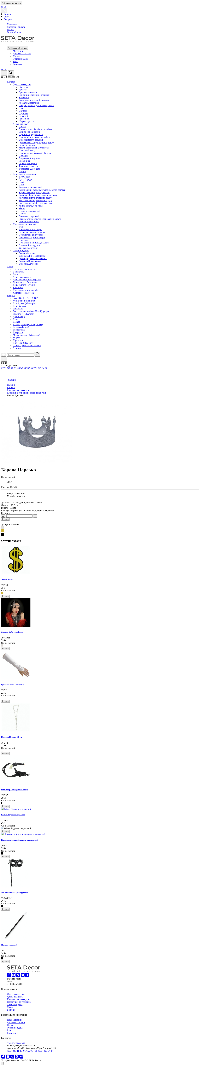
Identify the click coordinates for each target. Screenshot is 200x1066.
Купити (5, 519)
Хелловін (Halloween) (23, 293)
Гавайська (18, 308)
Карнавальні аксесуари (24, 174)
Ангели (22, 126)
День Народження (22, 277)
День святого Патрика (24, 285)
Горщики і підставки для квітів (34, 137)
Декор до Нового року (30, 261)
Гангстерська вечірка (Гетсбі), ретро (31, 311)
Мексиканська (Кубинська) (26, 335)
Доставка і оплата (16, 27)
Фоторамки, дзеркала (29, 169)
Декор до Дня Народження (32, 256)
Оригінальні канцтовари (31, 234)
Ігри (21, 227)
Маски (22, 208)
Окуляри (23, 110)
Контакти (17, 64)
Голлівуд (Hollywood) (23, 314)
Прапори (23, 155)
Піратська (18, 340)
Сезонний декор (21, 250)
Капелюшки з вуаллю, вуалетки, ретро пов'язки (42, 190)
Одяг (21, 108)
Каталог (8, 14)
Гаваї (21, 182)
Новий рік (18, 287)
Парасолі (23, 116)
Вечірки (8, 19)
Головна (11, 385)
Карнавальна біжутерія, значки (34, 192)
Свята (7, 16)
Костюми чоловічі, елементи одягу (36, 203)
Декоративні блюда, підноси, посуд (36, 142)
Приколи (23, 240)
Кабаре (16, 322)
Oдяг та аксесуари (22, 84)
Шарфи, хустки (26, 121)
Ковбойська (19, 329)
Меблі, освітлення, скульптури (34, 147)
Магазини (12, 24)
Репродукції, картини (29, 158)
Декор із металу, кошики (31, 140)
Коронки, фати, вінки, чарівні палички (38, 195)
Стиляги (17, 348)
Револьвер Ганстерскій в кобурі (14, 789)
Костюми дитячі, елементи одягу (35, 198)
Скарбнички (25, 161)
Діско (15, 319)
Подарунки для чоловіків (25, 290)
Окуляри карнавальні (29, 211)
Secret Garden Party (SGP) (25, 298)
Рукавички (24, 118)
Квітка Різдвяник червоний (13, 815)
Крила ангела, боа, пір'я (30, 205)
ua (2, 6)
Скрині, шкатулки (28, 163)
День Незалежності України (27, 279)
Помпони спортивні (29, 216)
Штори (22, 171)
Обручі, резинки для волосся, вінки (36, 105)
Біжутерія (23, 87)
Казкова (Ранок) (21, 327)
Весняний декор (27, 253)
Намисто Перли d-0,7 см (11, 737)
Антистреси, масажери (30, 229)
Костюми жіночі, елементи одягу (35, 200)
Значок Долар (7, 579)
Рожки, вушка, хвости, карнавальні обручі (40, 219)
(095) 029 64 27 (39, 368)
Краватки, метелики (29, 103)
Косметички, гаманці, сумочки (34, 100)
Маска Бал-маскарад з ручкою (14, 892)
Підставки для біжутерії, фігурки (35, 153)
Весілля (16, 274)
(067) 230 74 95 (24, 368)
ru (5, 6)
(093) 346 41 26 (8, 368)
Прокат (10, 29)
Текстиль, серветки (28, 166)
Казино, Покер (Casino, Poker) (28, 324)
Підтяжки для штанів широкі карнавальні (19, 840)
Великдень (18, 271)
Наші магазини (14, 1020)
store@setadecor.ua (16, 1043)
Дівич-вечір (19, 316)
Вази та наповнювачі (29, 132)
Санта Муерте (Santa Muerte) (27, 345)
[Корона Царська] (36, 462)
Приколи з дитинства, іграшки (34, 242)
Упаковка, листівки (28, 248)
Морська (17, 337)
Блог (15, 61)
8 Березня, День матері (24, 269)
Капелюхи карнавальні (30, 187)
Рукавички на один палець (12, 684)
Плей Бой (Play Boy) (23, 343)
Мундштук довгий (9, 945)
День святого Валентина (25, 282)
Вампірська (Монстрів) (24, 303)
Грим (21, 184)
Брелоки (23, 89)
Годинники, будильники (31, 134)
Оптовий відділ (15, 32)
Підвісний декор (27, 150)
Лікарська (18, 332)
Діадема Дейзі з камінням (12, 632)
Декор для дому (20, 124)
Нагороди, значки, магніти (32, 232)
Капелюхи (24, 97)
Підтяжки (23, 113)
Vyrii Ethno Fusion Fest (24, 300)
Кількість (5, 513)
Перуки (22, 213)
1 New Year (24, 176)
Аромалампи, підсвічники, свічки (36, 129)
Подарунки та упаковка (24, 224)
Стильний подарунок (29, 245)
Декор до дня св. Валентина (33, 258)
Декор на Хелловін (28, 264)
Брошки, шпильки (28, 92)
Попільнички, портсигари (32, 237)
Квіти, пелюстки (27, 145)
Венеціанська (19, 306)
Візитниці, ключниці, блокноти (34, 95)
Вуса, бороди (25, 179)
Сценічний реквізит (29, 221)
